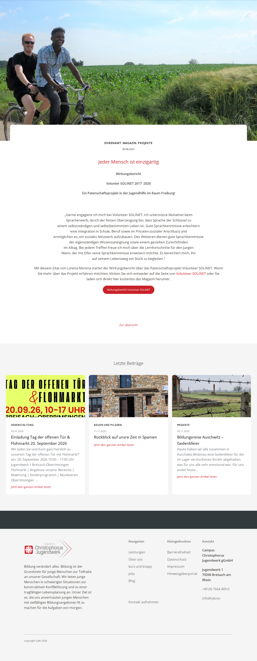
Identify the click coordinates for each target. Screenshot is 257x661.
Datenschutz (176, 559)
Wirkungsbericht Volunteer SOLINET (128, 289)
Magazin (130, 143)
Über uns (135, 559)
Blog (131, 581)
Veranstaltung (22, 425)
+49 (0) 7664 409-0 (215, 589)
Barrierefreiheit (179, 552)
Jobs (131, 573)
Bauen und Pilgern (108, 425)
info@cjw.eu (211, 598)
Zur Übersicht (128, 325)
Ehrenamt (112, 143)
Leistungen (136, 552)
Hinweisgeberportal (182, 573)
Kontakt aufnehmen (143, 602)
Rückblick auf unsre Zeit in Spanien (125, 437)
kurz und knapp (140, 566)
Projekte (145, 143)
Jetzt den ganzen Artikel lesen (31, 487)
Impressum (176, 566)
